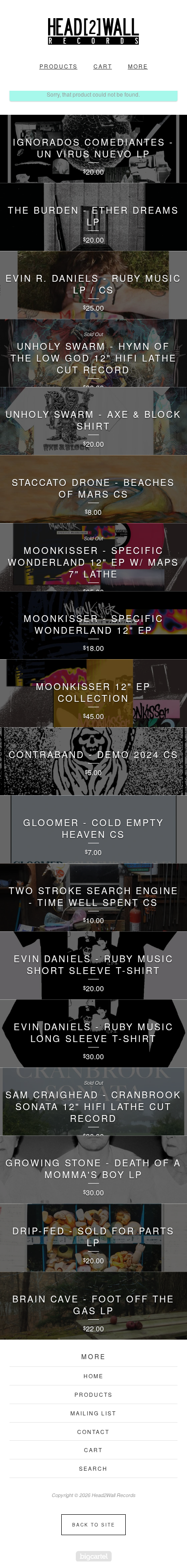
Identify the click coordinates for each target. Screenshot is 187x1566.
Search (93, 1468)
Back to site (93, 1525)
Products (58, 66)
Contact (93, 1431)
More (138, 66)
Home (93, 1376)
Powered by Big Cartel (94, 1556)
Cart (103, 66)
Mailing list (93, 1413)
